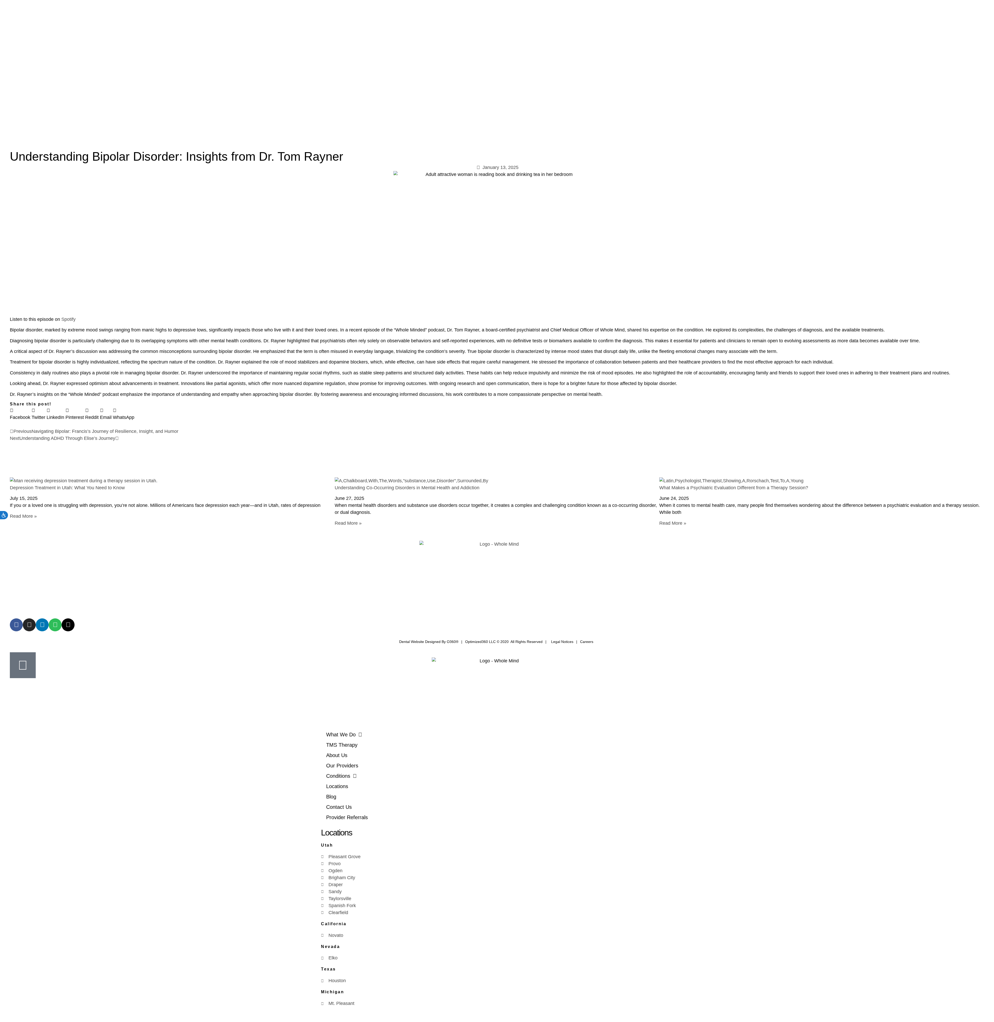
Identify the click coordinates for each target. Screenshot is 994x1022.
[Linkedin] (42, 624)
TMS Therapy (341, 745)
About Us (336, 755)
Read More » (23, 516)
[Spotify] (55, 624)
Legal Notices (562, 642)
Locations (337, 786)
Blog (331, 796)
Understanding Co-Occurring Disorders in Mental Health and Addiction (407, 487)
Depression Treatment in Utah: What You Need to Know (67, 487)
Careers (586, 642)
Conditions (338, 776)
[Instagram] (29, 624)
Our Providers (342, 765)
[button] (20, 414)
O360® (452, 642)
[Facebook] (16, 624)
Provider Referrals (347, 817)
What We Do (341, 734)
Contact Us (339, 807)
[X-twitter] (68, 624)
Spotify (68, 319)
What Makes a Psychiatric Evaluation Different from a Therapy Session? (733, 487)
